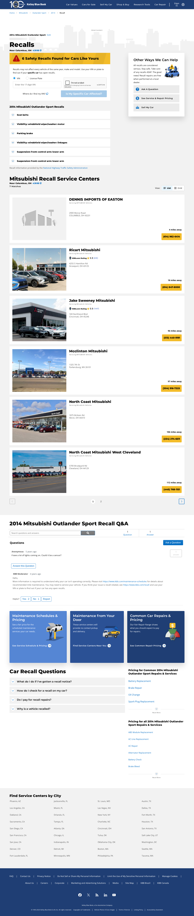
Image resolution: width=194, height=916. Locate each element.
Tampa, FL (58, 821)
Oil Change (134, 694)
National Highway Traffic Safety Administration (65, 167)
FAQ (11, 876)
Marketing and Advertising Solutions (88, 883)
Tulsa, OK (102, 835)
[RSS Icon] (97, 895)
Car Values (71, 4)
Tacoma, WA (147, 855)
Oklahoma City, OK (106, 842)
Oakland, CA (15, 814)
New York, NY (104, 814)
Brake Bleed (134, 766)
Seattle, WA (147, 849)
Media (116, 883)
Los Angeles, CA (17, 808)
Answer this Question (23, 566)
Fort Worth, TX (148, 814)
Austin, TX (146, 801)
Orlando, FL (59, 814)
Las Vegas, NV (104, 808)
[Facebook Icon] (80, 895)
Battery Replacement (139, 681)
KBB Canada (163, 883)
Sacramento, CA (17, 821)
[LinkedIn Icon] (105, 895)
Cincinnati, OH (104, 828)
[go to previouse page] (181, 501)
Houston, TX (147, 821)
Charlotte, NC (104, 821)
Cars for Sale (89, 4)
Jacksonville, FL (61, 801)
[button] (38, 631)
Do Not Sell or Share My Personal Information (79, 876)
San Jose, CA (15, 842)
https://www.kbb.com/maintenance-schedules (125, 581)
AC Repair (133, 746)
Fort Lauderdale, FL (19, 855)
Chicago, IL (59, 835)
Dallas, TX (146, 808)
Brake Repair (135, 687)
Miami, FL (58, 808)
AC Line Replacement (138, 739)
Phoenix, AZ (15, 801)
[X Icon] (88, 895)
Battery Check (134, 759)
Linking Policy (138, 910)
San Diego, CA (16, 828)
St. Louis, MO (104, 801)
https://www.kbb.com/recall (136, 584)
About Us (29, 883)
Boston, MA (103, 849)
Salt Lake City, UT (150, 835)
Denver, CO (15, 849)
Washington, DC (149, 842)
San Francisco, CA (18, 835)
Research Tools (142, 4)
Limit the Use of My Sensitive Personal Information (131, 876)
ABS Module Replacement (140, 732)
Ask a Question (173, 542)
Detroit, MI (59, 849)
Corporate (59, 883)
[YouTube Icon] (114, 895)
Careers (44, 883)
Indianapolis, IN (61, 842)
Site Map (129, 883)
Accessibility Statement (155, 910)
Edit (49, 35)
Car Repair (160, 4)
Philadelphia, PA (105, 855)
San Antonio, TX (149, 828)
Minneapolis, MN (62, 855)
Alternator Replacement (139, 752)
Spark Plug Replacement (141, 701)
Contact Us (25, 876)
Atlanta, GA (59, 828)
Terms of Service (124, 910)
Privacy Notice (44, 876)
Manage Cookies (170, 876)
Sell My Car (106, 4)
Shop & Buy (123, 4)
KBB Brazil (145, 883)
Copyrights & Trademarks (81, 910)
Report (46, 599)
